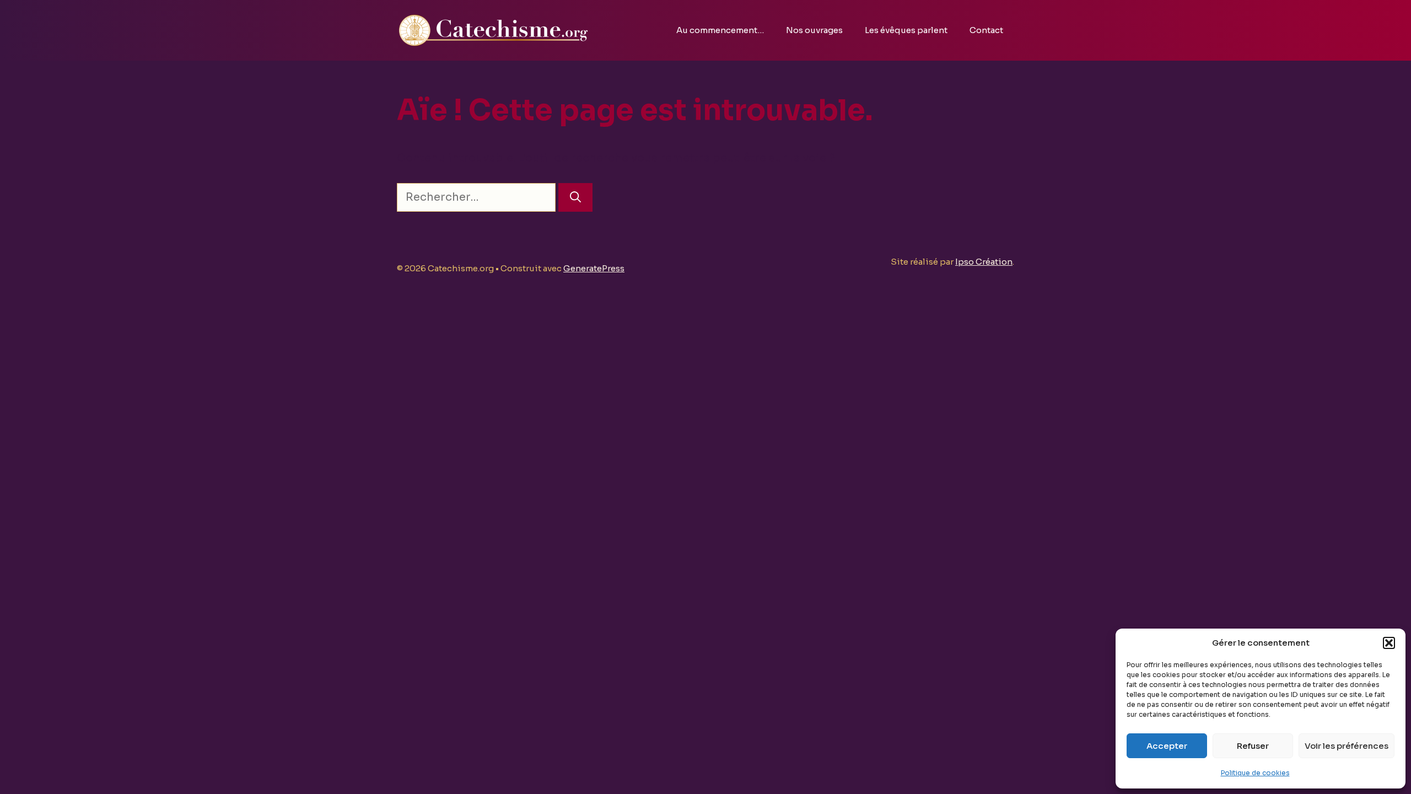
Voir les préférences (1346, 746)
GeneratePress (593, 268)
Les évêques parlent (906, 30)
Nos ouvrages (814, 30)
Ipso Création (984, 261)
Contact (986, 30)
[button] (1388, 642)
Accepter (1166, 746)
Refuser (1253, 746)
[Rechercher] (575, 197)
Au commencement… (720, 30)
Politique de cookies (1255, 773)
